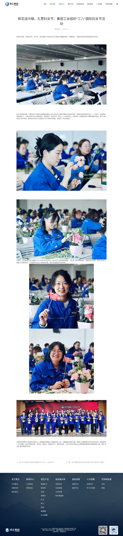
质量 (103, 488)
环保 (103, 484)
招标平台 (75, 488)
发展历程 (15, 488)
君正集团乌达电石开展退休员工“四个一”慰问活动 (35, 462)
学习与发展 (91, 488)
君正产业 (70, 4)
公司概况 (15, 484)
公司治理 (58, 492)
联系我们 (15, 492)
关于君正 (52, 4)
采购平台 (75, 484)
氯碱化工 (44, 484)
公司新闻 (29, 484)
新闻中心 (61, 4)
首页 (45, 4)
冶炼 (42, 492)
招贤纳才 (90, 484)
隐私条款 (63, 531)
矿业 (42, 500)
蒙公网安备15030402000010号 (65, 530)
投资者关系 (80, 4)
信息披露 (58, 488)
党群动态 (29, 488)
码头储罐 (44, 515)
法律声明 (55, 531)
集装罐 (43, 511)
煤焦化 (43, 496)
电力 (42, 503)
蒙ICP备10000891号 (49, 530)
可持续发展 (108, 4)
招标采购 (90, 4)
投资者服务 (59, 496)
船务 (42, 507)
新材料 (43, 488)
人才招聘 (99, 4)
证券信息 (58, 484)
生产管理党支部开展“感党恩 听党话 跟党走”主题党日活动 (86, 462)
